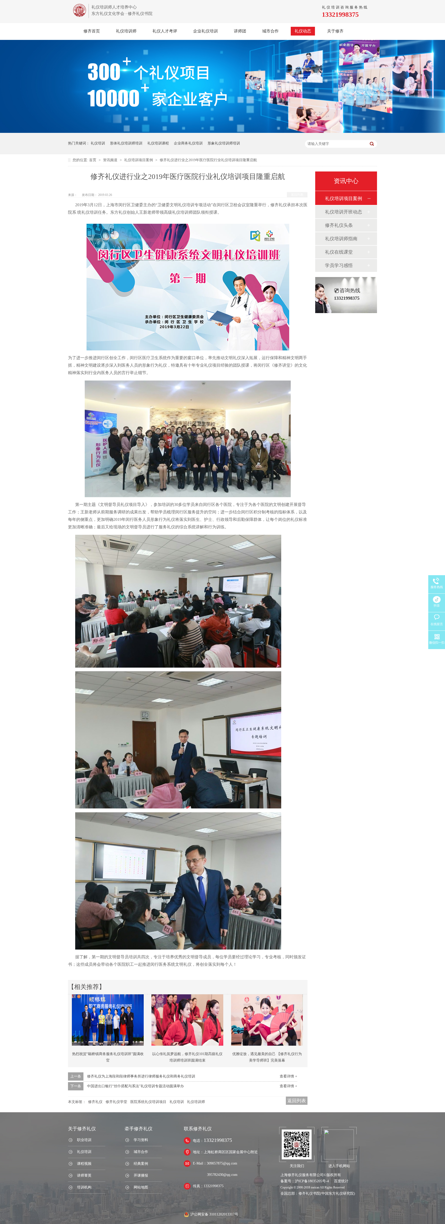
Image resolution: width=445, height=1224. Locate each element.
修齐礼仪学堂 (116, 1102)
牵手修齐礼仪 (138, 1128)
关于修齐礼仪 (82, 1128)
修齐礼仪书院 (309, 1193)
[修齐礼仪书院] (79, 15)
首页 (93, 160)
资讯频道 (110, 160)
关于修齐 (335, 31)
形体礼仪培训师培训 (126, 143)
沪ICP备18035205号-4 (312, 1181)
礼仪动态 (303, 31)
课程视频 (84, 1164)
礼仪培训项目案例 (139, 160)
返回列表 (297, 194)
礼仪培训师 (126, 31)
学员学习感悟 (339, 265)
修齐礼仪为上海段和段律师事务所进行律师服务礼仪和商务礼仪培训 (141, 1076)
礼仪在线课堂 (339, 252)
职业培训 (84, 1140)
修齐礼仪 (95, 1102)
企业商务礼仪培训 (188, 143)
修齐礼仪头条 (339, 225)
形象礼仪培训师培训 (224, 143)
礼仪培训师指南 (341, 238)
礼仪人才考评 (164, 31)
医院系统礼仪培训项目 (148, 1102)
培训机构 (84, 1187)
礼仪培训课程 (158, 143)
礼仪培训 (98, 143)
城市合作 (270, 31)
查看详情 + (288, 1076)
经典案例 (141, 1164)
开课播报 (141, 1175)
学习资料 (141, 1140)
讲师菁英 (84, 1175)
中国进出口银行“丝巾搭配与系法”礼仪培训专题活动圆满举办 (135, 1086)
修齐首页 (91, 31)
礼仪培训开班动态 (343, 211)
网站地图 (141, 1187)
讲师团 (240, 31)
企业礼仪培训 (205, 31)
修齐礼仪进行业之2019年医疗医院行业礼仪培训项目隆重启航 (208, 160)
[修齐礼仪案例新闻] (222, 132)
